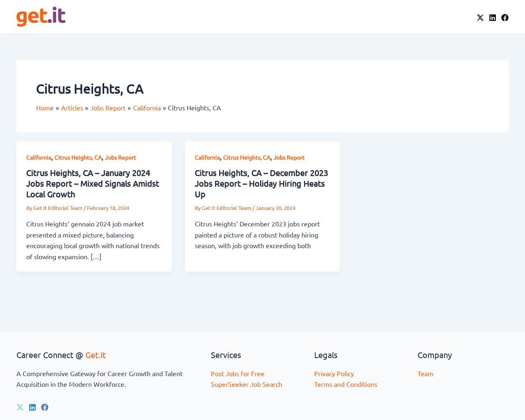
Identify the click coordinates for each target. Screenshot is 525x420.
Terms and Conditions (345, 384)
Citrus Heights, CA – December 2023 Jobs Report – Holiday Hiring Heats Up (261, 183)
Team (426, 373)
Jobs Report (120, 157)
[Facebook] (505, 17)
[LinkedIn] (492, 17)
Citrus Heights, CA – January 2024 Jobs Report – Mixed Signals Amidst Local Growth (92, 183)
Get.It (95, 354)
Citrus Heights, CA (78, 157)
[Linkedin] (32, 407)
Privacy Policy (334, 373)
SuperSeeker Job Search (246, 384)
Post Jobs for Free (238, 373)
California (38, 157)
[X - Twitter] (480, 17)
